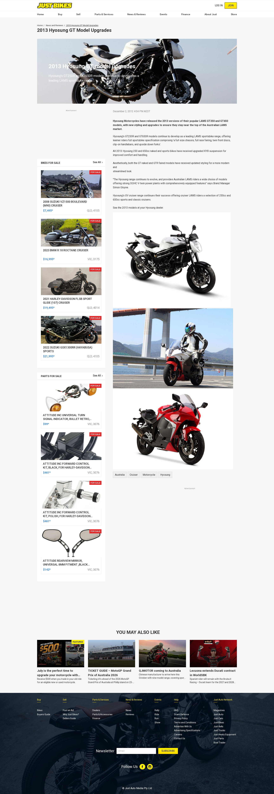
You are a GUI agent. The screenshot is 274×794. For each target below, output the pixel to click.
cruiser (134, 474)
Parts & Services (104, 14)
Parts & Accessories (102, 714)
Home (40, 14)
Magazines (219, 710)
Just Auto (218, 714)
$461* (47, 472)
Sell (78, 14)
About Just (211, 14)
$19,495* (49, 307)
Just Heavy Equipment (225, 734)
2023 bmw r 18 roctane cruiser (65, 250)
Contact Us (179, 738)
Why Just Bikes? (71, 714)
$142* (47, 569)
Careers (178, 734)
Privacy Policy (181, 718)
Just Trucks (219, 730)
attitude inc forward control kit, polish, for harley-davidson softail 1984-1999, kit (67, 516)
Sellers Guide (69, 718)
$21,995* (49, 356)
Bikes (39, 710)
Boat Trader (219, 742)
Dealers (96, 710)
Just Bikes (219, 722)
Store (234, 14)
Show (157, 722)
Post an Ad (68, 710)
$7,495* (48, 210)
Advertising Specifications (187, 730)
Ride (157, 714)
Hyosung (165, 474)
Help (176, 699)
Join (231, 5)
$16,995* (49, 259)
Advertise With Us (183, 726)
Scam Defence (181, 714)
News (128, 710)
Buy (60, 14)
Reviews (130, 714)
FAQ (176, 710)
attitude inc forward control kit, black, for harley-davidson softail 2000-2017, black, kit (66, 467)
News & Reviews (136, 14)
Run (157, 718)
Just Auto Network (223, 699)
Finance (185, 14)
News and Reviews (54, 25)
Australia (120, 474)
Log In (219, 5)
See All (97, 162)
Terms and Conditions (185, 722)
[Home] (54, 5)
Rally (157, 710)
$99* (46, 424)
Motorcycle (149, 474)
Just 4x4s (218, 726)
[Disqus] (173, 578)
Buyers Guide (43, 714)
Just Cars (218, 718)
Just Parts (219, 738)
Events (163, 14)
